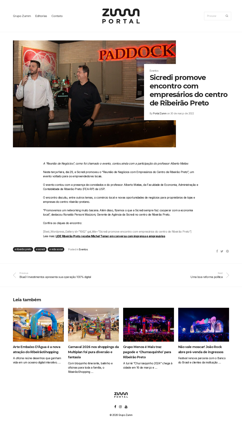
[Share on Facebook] (217, 251)
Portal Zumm (159, 113)
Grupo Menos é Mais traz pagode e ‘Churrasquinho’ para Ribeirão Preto (147, 352)
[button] (227, 16)
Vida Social (57, 249)
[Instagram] (120, 406)
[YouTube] (126, 406)
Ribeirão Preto (23, 249)
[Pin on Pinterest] (227, 251)
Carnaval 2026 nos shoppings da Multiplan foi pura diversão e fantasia (93, 352)
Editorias (41, 16)
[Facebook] (115, 406)
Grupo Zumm (22, 16)
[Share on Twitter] (221, 251)
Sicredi (41, 249)
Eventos (83, 249)
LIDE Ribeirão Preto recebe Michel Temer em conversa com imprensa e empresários (110, 236)
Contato (57, 16)
